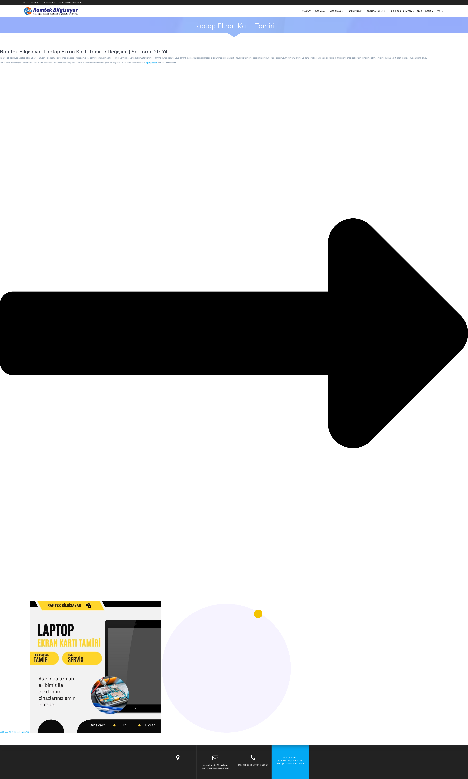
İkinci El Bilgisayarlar (402, 11)
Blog (419, 11)
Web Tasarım (336, 11)
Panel (440, 11)
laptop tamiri (151, 62)
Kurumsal (320, 11)
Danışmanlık (355, 11)
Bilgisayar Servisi (376, 11)
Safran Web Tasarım (295, 763)
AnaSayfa (306, 11)
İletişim (429, 11)
